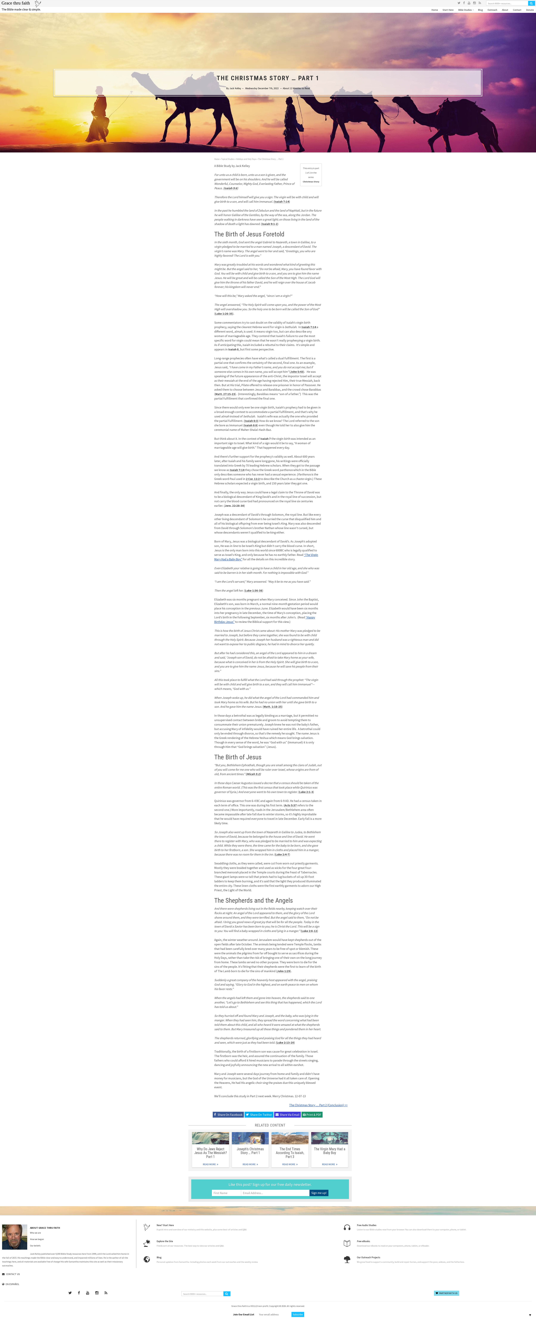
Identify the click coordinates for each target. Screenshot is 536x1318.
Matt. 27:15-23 (225, 394)
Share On (261, 1115)
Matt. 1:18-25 (273, 707)
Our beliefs (35, 1245)
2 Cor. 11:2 (253, 479)
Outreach (492, 9)
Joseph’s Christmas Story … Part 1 (250, 1151)
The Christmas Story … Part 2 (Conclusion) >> (318, 1105)
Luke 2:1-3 (306, 792)
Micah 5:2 (253, 774)
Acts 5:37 (290, 805)
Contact (516, 9)
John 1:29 (283, 971)
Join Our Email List (243, 1314)
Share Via (289, 1115)
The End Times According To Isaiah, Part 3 (290, 1153)
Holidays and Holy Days (246, 159)
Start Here (448, 9)
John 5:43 (296, 372)
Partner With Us (448, 1293)
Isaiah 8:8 (250, 425)
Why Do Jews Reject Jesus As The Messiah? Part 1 (210, 1153)
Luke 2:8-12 (309, 931)
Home (434, 9)
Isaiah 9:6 (230, 188)
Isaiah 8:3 (251, 421)
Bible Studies (465, 9)
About (504, 9)
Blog (480, 9)
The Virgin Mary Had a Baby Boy (329, 1151)
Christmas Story (311, 181)
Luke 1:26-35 (224, 314)
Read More (210, 1138)
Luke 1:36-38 (253, 590)
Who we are (35, 1232)
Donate (530, 9)
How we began (37, 1239)
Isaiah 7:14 (281, 201)
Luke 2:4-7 (282, 854)
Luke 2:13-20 (285, 1042)
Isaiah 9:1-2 (269, 224)
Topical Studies (227, 159)
